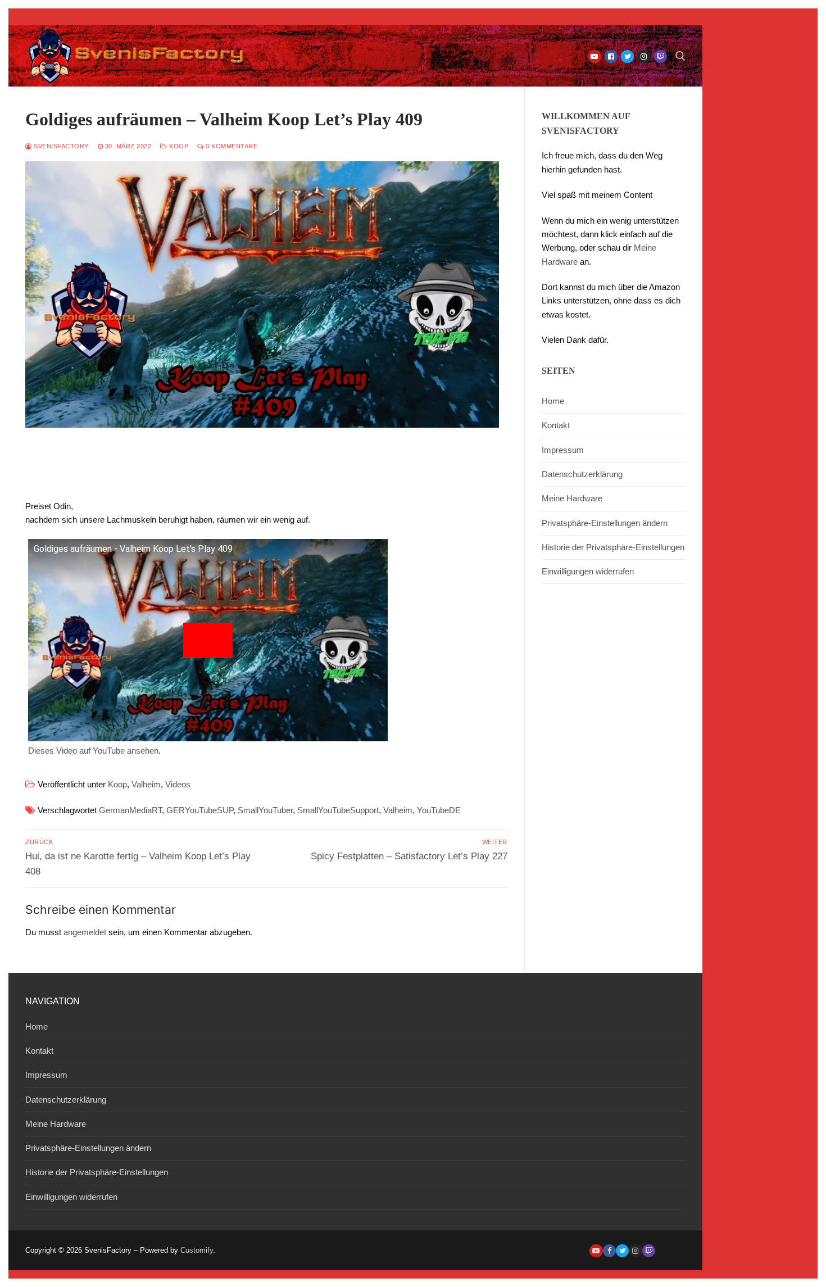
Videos (177, 784)
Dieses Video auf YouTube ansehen (93, 750)
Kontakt (556, 425)
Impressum (563, 450)
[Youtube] (594, 56)
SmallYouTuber (265, 810)
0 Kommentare (230, 146)
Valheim (146, 784)
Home (553, 401)
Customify (196, 1250)
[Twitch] (660, 56)
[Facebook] (611, 56)
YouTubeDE (439, 810)
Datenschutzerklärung (582, 474)
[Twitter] (627, 56)
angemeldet (84, 932)
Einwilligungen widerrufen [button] (588, 571)
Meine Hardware (572, 498)
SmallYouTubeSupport (338, 810)
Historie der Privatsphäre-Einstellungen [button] (613, 547)
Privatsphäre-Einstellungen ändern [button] (605, 523)
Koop (177, 146)
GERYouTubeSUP (199, 810)
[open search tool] (680, 56)
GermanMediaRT (130, 810)
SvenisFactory (60, 146)
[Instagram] (643, 56)
